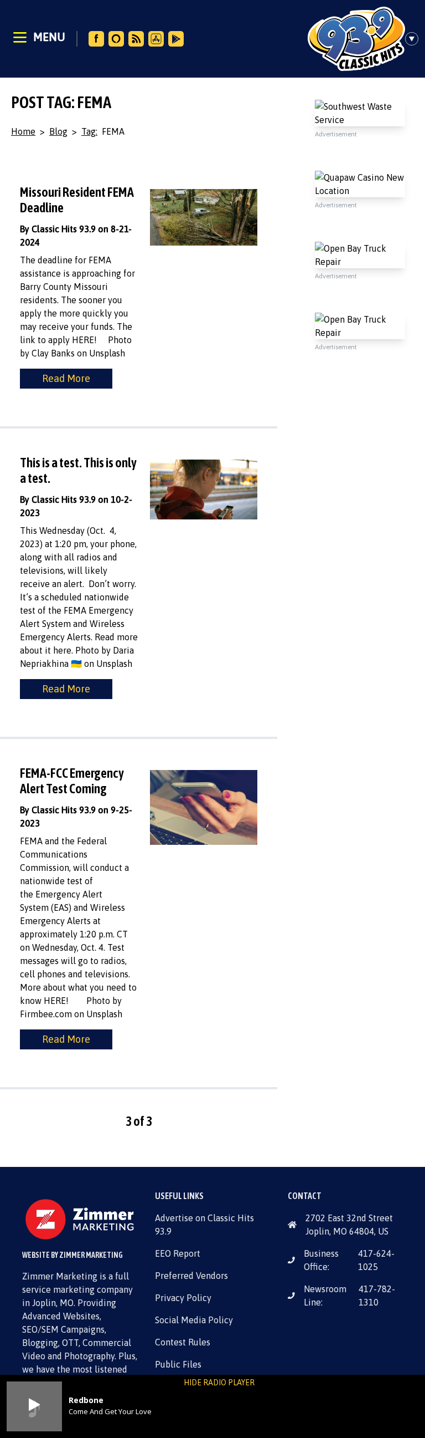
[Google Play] (176, 39)
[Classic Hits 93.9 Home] (356, 39)
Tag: (89, 131)
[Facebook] (96, 39)
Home (23, 131)
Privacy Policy (183, 1298)
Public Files (178, 1364)
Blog (58, 131)
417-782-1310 (377, 1295)
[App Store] (156, 39)
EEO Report (177, 1253)
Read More (66, 378)
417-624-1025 (376, 1260)
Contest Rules (182, 1342)
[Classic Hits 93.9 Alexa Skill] (116, 39)
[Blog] (136, 39)
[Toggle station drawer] (415, 38)
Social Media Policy (194, 1320)
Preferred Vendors (191, 1276)
